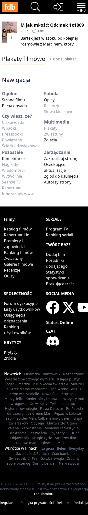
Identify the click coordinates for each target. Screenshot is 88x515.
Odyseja (37, 423)
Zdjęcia (50, 140)
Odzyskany (38, 403)
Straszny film (65, 437)
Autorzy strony (57, 182)
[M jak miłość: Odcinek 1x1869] (9, 32)
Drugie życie (42, 437)
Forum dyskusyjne (21, 303)
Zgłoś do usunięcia (61, 176)
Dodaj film (55, 254)
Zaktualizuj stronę (60, 158)
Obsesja (48, 442)
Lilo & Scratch (38, 453)
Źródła (10, 358)
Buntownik (51, 374)
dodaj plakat (64, 59)
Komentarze (13, 158)
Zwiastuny (13, 258)
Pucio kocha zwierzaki (50, 384)
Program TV (57, 229)
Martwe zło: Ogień (62, 423)
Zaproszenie (32, 428)
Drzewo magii (27, 442)
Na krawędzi (69, 463)
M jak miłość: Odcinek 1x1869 (52, 25)
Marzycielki (13, 398)
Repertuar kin (16, 235)
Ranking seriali (59, 235)
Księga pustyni (69, 379)
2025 (24, 30)
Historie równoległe (21, 408)
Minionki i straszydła (61, 428)
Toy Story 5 (58, 433)
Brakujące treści (61, 283)
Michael (63, 442)
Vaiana (13, 428)
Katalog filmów (18, 229)
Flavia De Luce (51, 408)
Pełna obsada (14, 105)
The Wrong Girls (63, 389)
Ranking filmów (18, 252)
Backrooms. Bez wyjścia (28, 433)
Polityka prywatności (37, 502)
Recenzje (12, 270)
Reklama (64, 502)
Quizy (9, 276)
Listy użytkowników (22, 309)
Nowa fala (50, 393)
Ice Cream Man (38, 413)
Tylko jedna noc (63, 403)
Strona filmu (13, 100)
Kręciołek (68, 393)
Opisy (49, 100)
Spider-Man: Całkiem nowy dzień (43, 418)
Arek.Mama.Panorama (29, 389)
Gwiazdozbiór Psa (23, 458)
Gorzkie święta (52, 458)
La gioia (47, 448)
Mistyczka (32, 374)
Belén (61, 448)
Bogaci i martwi (17, 384)
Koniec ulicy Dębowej (43, 398)
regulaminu (43, 494)
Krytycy (10, 352)
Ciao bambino (63, 453)
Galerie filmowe (18, 264)
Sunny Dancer (44, 463)
